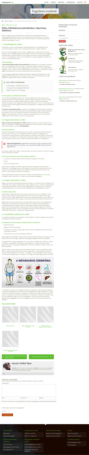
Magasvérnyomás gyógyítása (54, 433)
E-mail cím (23, 398)
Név (3, 398)
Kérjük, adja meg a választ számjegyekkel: (13, 408)
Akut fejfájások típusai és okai (33, 447)
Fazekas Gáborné (63, 80)
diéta (4, 25)
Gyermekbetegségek (8, 436)
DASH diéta (47, 174)
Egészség (53, 2)
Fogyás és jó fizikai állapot (74, 436)
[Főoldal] (2, 21)
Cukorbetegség (70, 2)
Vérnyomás (61, 2)
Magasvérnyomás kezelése (53, 436)
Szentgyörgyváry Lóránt (65, 88)
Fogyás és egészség (72, 433)
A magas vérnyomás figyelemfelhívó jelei (18, 88)
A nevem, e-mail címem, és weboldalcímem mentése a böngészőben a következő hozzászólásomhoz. (29, 401)
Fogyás (46, 2)
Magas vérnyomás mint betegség (16, 90)
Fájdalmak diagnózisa (30, 436)
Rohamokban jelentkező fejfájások (31, 450)
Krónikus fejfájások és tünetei (33, 444)
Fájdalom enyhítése (30, 433)
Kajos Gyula (62, 97)
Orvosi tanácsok (7, 444)
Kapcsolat (80, 2)
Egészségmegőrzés (8, 449)
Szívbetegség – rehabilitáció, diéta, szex (17, 85)
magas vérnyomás (12, 25)
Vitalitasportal (8, 2)
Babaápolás (6, 433)
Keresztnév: (62, 30)
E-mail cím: (62, 35)
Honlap (41, 398)
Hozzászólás (5, 383)
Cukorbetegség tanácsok (74, 442)
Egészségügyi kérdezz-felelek (11, 447)
